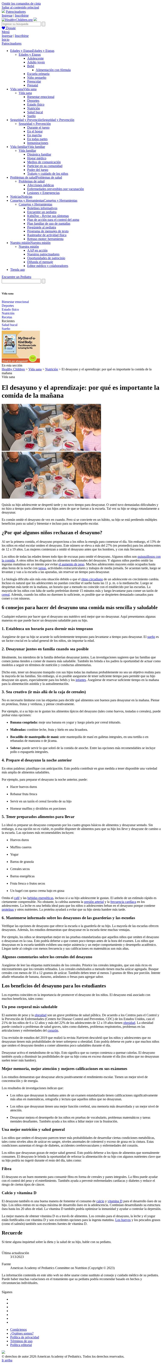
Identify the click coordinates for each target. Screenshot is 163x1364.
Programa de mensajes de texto (48, 231)
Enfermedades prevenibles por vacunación (55, 189)
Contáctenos (18, 1329)
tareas (42, 568)
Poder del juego (37, 170)
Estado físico (35, 104)
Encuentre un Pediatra (16, 277)
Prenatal (32, 85)
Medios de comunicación (44, 162)
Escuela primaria (38, 74)
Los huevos (123, 1220)
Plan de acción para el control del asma (53, 219)
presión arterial (94, 902)
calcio (100, 1201)
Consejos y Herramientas (35, 204)
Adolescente (35, 58)
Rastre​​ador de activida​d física (46, 235)
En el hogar (35, 131)
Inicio (5, 39)
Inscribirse (22, 15)
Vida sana (25, 93)
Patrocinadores (16, 11)
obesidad (40, 1015)
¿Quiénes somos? (22, 1333)
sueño (151, 637)
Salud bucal (35, 112)
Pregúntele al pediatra (41, 227)
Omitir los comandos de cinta (21, 3)
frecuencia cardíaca (123, 902)
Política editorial (21, 1345)
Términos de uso (21, 1341)
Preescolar (34, 81)
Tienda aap (17, 269)
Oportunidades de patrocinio (46, 258)
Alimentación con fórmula (53, 70)
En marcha (34, 135)
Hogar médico (36, 158)
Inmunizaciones (37, 143)
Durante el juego (38, 127)
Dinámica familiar (39, 154)
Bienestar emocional (40, 97)
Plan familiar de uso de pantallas (48, 223)
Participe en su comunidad (44, 166)
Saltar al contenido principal (20, 7)
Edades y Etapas (30, 54)
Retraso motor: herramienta (45, 239)
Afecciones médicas (40, 185)
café (17, 898)
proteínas (8, 909)
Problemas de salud (32, 181)
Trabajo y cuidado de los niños (47, 173)
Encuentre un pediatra (41, 212)
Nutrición (33, 108)
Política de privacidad (24, 1337)
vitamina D (115, 1201)
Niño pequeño (36, 77)
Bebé (30, 66)
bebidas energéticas (40, 898)
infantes (81, 680)
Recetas (7, 317)
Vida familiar (27, 150)
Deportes (33, 100)
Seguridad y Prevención (35, 123)
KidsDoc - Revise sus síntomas (48, 216)
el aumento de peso (71, 564)
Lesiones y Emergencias (43, 193)
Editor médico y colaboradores (47, 266)
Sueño (31, 116)
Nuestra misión (29, 246)
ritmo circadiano (92, 579)
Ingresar (7, 15)
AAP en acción (37, 250)
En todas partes (37, 139)
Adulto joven (36, 62)
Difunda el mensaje (40, 262)
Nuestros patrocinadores (43, 254)
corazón (53, 1030)
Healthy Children (13, 369)
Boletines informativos (42, 208)
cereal (6, 594)
